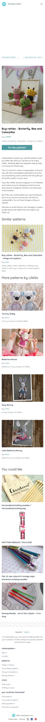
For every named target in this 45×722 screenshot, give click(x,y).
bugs (36, 266)
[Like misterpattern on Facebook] (32, 719)
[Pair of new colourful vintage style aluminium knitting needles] (22, 559)
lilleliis (40, 141)
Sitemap (22, 719)
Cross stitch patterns (10, 700)
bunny (4, 412)
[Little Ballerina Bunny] (22, 433)
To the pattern (17, 147)
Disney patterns (8, 675)
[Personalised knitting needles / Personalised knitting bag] (22, 488)
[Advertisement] (22, 31)
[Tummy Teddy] (22, 297)
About (4, 653)
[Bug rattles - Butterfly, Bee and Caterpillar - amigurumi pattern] (22, 238)
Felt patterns (7, 696)
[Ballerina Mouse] (22, 342)
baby (4, 266)
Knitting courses (8, 688)
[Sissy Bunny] (22, 388)
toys (14, 268)
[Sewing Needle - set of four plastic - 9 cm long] (22, 596)
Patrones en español (10, 707)
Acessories (6, 684)
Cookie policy (12, 719)
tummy (5, 321)
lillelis (4, 271)
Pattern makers (8, 665)
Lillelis (6, 262)
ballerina (5, 367)
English (26, 632)
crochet (30, 268)
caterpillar (21, 141)
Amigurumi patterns (10, 672)
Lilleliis (8, 136)
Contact (5, 656)
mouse (12, 367)
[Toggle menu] (41, 4)
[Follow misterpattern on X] (28, 719)
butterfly (12, 141)
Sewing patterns (8, 703)
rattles (4, 141)
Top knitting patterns (10, 668)
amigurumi (32, 141)
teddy (20, 321)
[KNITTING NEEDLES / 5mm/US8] (22, 525)
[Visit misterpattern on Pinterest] (36, 719)
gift (11, 268)
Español (19, 632)
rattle (15, 266)
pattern (36, 268)
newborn (5, 268)
